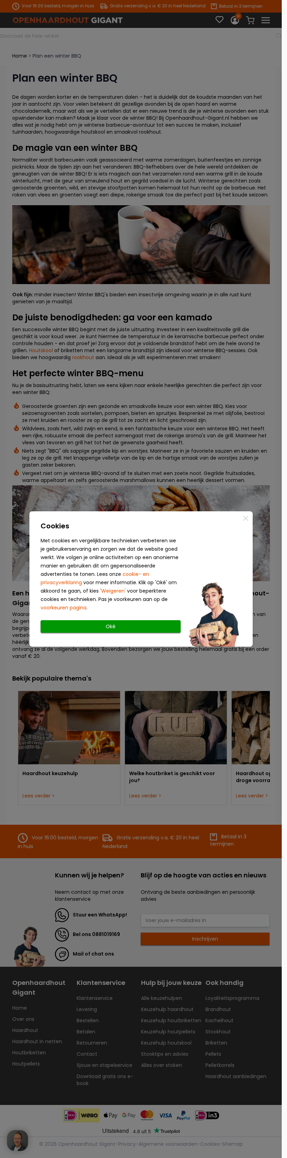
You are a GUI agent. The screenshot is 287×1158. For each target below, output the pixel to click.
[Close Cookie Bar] (245, 518)
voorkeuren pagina (63, 607)
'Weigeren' (113, 590)
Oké (110, 626)
